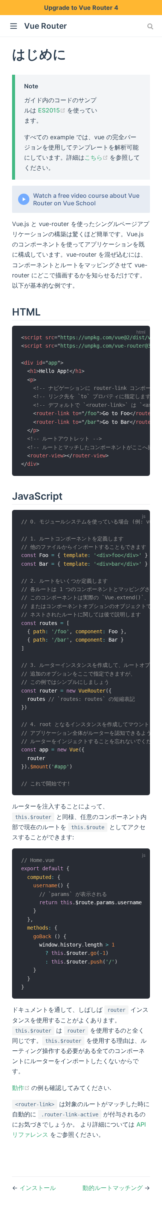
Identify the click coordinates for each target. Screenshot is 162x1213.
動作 (21, 1087)
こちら (97, 157)
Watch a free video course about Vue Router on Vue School (86, 199)
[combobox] (151, 26)
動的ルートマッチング (113, 1187)
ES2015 (52, 110)
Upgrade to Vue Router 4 (81, 7)
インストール (38, 1187)
